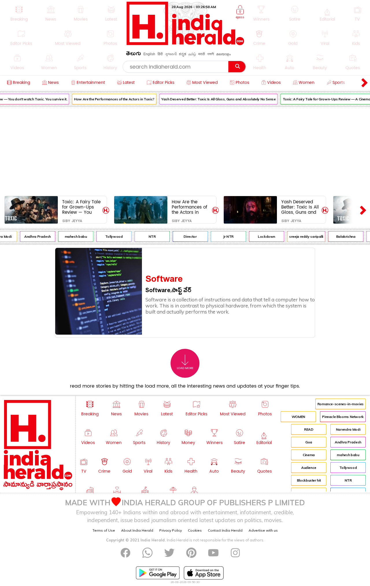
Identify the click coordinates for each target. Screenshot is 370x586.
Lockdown (264, 236)
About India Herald (137, 530)
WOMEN (298, 416)
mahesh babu (73, 236)
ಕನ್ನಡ (182, 54)
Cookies (195, 530)
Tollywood (111, 236)
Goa (308, 442)
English (149, 54)
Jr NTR (226, 236)
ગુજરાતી (171, 54)
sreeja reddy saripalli (303, 236)
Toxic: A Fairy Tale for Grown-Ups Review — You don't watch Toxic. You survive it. (81, 206)
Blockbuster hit (309, 480)
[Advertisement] (185, 150)
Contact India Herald (225, 530)
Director (187, 236)
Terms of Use (103, 530)
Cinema (309, 455)
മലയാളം (223, 54)
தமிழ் (192, 54)
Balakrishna (343, 236)
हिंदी (160, 54)
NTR (149, 236)
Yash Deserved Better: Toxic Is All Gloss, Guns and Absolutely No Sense (216, 99)
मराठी (201, 54)
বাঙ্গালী (210, 54)
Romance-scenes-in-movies (340, 404)
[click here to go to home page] (185, 43)
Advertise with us (263, 530)
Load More (185, 368)
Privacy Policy (170, 530)
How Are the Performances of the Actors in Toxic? (111, 99)
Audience (308, 467)
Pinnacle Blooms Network (343, 416)
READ (308, 429)
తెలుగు (133, 54)
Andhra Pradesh (35, 236)
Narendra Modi (348, 429)
